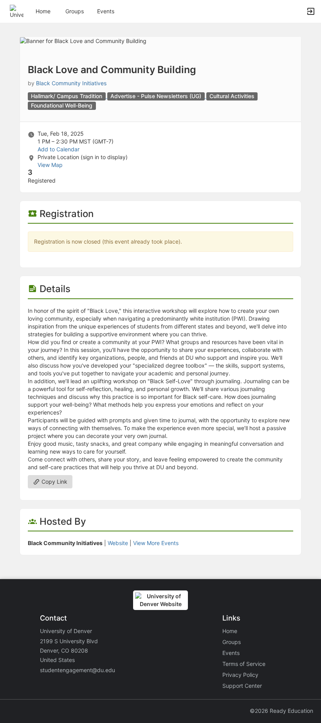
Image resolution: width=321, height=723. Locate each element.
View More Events (156, 543)
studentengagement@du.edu (77, 670)
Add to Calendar (58, 149)
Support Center (242, 685)
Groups (74, 11)
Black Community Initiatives (71, 83)
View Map (50, 164)
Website (118, 543)
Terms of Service (243, 663)
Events (105, 11)
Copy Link (53, 481)
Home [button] (43, 11)
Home (229, 631)
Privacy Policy (240, 674)
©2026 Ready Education (281, 710)
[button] (16, 10)
